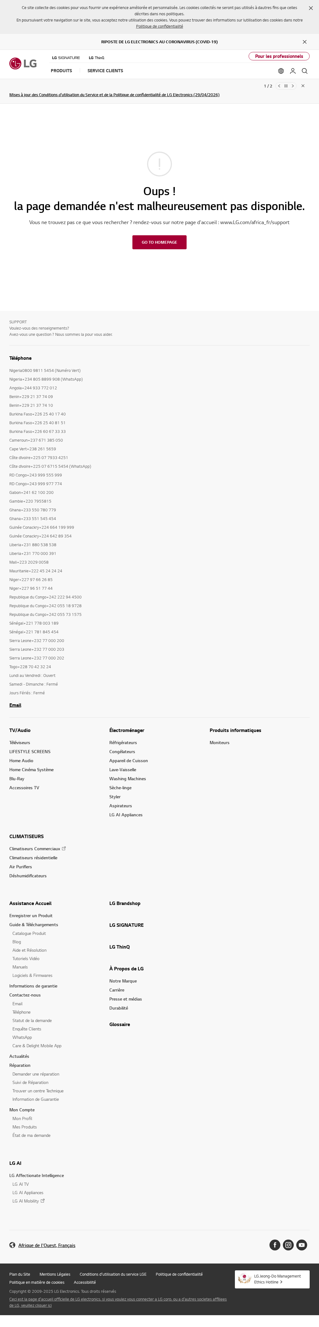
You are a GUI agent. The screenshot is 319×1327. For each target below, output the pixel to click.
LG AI (15, 1163)
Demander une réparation (35, 1074)
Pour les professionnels (279, 56)
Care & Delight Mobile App (36, 1045)
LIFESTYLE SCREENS (29, 751)
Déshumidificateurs (28, 876)
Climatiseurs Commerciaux (34, 848)
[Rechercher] (304, 71)
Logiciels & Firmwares (32, 975)
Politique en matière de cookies (36, 1282)
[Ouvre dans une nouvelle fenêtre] (274, 1245)
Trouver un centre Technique (38, 1091)
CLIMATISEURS (26, 836)
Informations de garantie (33, 986)
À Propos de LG (126, 968)
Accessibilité (85, 1282)
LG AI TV (20, 1184)
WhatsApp (22, 1037)
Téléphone (21, 1012)
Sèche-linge (120, 787)
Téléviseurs (19, 742)
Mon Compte (22, 1110)
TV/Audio (20, 730)
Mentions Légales (55, 1274)
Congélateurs (122, 751)
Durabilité (118, 1008)
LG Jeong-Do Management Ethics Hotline (277, 1279)
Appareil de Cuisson (128, 760)
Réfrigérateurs (123, 742)
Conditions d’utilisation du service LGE (113, 1274)
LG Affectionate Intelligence (36, 1175)
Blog (16, 942)
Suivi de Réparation (30, 1082)
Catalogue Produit (29, 933)
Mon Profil (22, 1118)
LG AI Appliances (126, 815)
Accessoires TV (24, 787)
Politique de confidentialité (159, 26)
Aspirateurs (120, 806)
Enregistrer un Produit (31, 915)
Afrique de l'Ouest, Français (46, 1245)
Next (292, 85)
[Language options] (281, 71)
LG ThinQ (119, 947)
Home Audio (21, 760)
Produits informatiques (235, 730)
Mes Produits (24, 1127)
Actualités (19, 1056)
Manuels (20, 967)
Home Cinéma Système (31, 769)
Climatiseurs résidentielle (33, 857)
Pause (286, 85)
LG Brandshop (124, 903)
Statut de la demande (32, 1020)
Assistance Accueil (30, 903)
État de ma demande (31, 1135)
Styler (115, 796)
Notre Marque (123, 981)
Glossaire (119, 1024)
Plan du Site (19, 1274)
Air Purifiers (20, 867)
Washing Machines (127, 778)
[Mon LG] (293, 71)
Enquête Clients (26, 1029)
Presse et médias (125, 999)
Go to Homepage (159, 242)
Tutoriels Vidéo (26, 958)
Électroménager (126, 730)
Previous (279, 85)
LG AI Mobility (25, 1200)
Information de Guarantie (35, 1099)
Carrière (116, 990)
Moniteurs (220, 742)
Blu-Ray (16, 778)
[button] (311, 8)
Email (15, 705)
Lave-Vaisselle (122, 769)
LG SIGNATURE (126, 925)
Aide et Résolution (29, 950)
